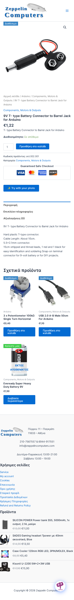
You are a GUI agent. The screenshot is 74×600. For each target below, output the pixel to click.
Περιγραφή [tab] (10, 205)
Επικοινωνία (7, 484)
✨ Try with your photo (21, 188)
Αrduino (26, 96)
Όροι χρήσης (7, 488)
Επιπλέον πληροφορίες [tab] (18, 211)
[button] (65, 27)
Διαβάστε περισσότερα (15, 400)
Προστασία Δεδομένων (13, 497)
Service (4, 472)
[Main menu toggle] (67, 10)
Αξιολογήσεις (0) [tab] (14, 218)
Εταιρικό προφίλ (9, 493)
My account (7, 476)
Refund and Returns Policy (15, 505)
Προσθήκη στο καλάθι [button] (16, 332)
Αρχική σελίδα (11, 96)
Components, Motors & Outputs (22, 110)
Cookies (5, 480)
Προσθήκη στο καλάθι (32, 146)
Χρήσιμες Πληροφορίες (14, 501)
